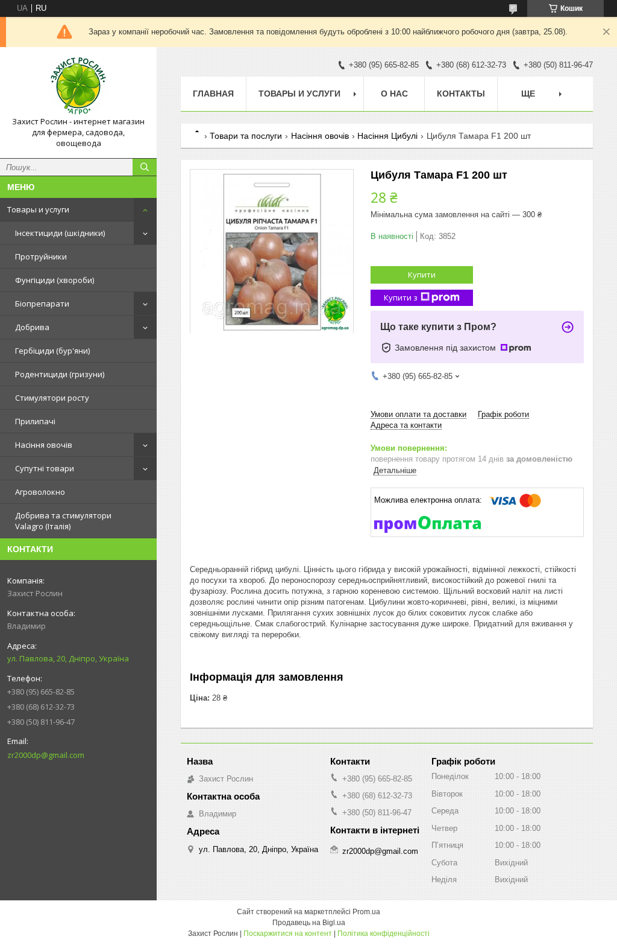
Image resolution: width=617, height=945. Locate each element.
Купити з (401, 297)
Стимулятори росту (52, 397)
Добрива (32, 327)
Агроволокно (40, 491)
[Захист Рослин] (78, 86)
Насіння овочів (43, 444)
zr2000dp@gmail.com (45, 754)
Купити (422, 274)
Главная (213, 93)
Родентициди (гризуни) (59, 374)
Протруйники (41, 256)
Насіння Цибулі (387, 136)
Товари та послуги (246, 136)
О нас (394, 93)
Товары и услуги (38, 209)
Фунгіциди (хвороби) (54, 280)
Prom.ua (366, 912)
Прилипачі (35, 421)
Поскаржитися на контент (287, 933)
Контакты (461, 93)
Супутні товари (44, 468)
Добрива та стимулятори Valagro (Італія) (63, 521)
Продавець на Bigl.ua (308, 922)
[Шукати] (145, 167)
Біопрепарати (42, 303)
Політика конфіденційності (383, 933)
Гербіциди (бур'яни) (52, 350)
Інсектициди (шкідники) (60, 233)
